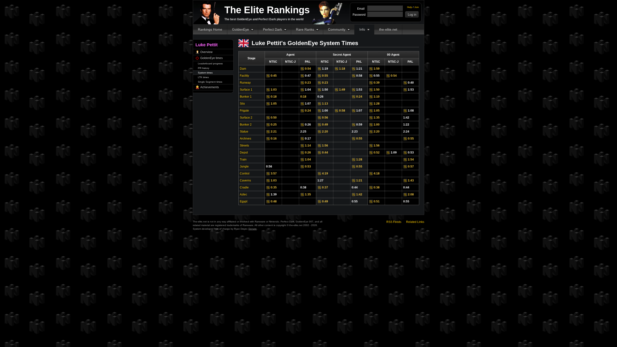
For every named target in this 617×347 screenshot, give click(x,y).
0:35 (274, 187)
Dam (243, 68)
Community (336, 29)
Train (243, 159)
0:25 (274, 124)
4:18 (377, 173)
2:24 (406, 131)
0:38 (303, 187)
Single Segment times (210, 81)
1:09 (394, 152)
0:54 (308, 68)
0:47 (308, 75)
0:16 (274, 138)
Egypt (243, 201)
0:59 (359, 124)
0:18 (274, 96)
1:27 (320, 180)
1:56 (325, 145)
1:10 (377, 96)
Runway (245, 82)
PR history (203, 68)
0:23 (308, 82)
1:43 (411, 180)
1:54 (411, 159)
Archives (245, 138)
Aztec (243, 194)
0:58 (359, 75)
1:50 (325, 89)
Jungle (244, 166)
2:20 (325, 131)
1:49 (342, 89)
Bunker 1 (246, 96)
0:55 (325, 75)
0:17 (308, 138)
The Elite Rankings (267, 10)
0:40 (411, 82)
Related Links (415, 222)
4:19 (325, 173)
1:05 (274, 103)
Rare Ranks (305, 29)
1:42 (406, 117)
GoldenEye (240, 29)
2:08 (411, 194)
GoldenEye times (211, 58)
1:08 (411, 110)
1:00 (325, 110)
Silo (242, 103)
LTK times (203, 77)
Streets (244, 145)
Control (244, 173)
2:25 (303, 131)
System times (205, 72)
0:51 (377, 201)
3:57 (274, 173)
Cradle (244, 187)
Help (409, 7)
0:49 (325, 124)
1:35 (377, 117)
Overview (206, 52)
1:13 (325, 103)
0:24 (359, 96)
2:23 (355, 131)
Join (416, 7)
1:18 (342, 68)
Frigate (244, 110)
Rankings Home (210, 29)
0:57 (411, 166)
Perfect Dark (272, 29)
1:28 (377, 103)
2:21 (274, 131)
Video (302, 69)
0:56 (325, 117)
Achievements (209, 87)
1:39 (274, 194)
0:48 (274, 201)
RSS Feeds (393, 222)
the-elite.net (388, 29)
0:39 (377, 82)
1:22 (406, 124)
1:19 (325, 68)
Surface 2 (246, 117)
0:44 (325, 152)
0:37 (325, 187)
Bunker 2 (246, 124)
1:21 (359, 68)
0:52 (377, 152)
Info (362, 29)
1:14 (308, 145)
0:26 (320, 96)
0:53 (411, 152)
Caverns (245, 180)
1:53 (359, 89)
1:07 (308, 103)
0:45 (274, 75)
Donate (252, 228)
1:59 (377, 68)
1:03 (274, 89)
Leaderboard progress (210, 63)
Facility (244, 75)
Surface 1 (246, 89)
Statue (244, 131)
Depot (244, 152)
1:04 (308, 89)
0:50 (274, 117)
